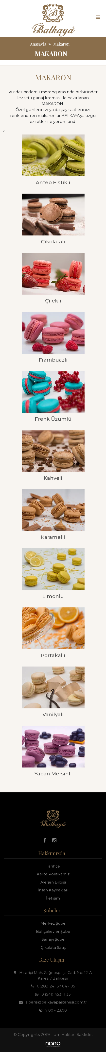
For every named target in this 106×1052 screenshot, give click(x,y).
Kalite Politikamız (53, 874)
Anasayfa (38, 44)
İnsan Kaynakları (53, 890)
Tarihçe (53, 866)
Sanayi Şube (53, 939)
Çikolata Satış (53, 947)
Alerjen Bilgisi (53, 882)
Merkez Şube (53, 923)
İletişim (53, 898)
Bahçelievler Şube (53, 931)
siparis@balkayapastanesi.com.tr (56, 1002)
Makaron (61, 44)
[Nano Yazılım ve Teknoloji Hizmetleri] (53, 1044)
